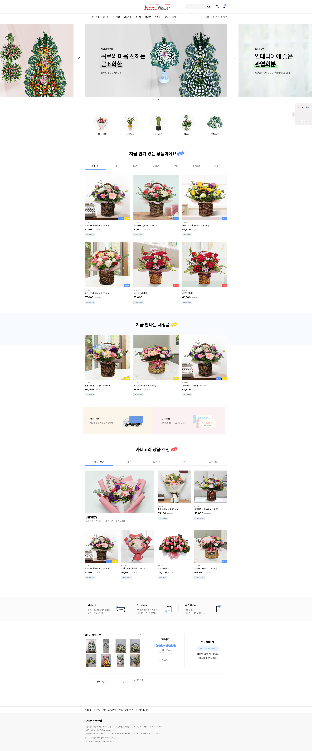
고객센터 (224, 17)
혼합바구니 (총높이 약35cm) (145, 225)
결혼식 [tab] (184, 462)
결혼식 (187, 134)
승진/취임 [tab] (128, 462)
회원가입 (216, 17)
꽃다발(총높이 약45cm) (168, 509)
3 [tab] (158, 99)
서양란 (157, 17)
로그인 (208, 17)
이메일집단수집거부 (126, 710)
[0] (223, 6)
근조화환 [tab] (216, 166)
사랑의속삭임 (163, 568)
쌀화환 (138, 17)
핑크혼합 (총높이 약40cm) (144, 385)
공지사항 (100, 682)
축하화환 (116, 17)
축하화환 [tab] (196, 166)
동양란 (148, 17)
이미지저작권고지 (142, 710)
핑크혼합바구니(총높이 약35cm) (208, 509)
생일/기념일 (102, 134)
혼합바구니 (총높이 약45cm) (97, 225)
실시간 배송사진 (93, 635)
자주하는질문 (163, 660)
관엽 (166, 17)
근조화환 (127, 17)
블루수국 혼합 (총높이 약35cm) (98, 385)
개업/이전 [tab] (156, 462)
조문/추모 (215, 134)
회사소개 (88, 710)
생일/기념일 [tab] (99, 462)
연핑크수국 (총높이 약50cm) (133, 568)
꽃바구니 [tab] (95, 166)
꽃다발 (105, 17)
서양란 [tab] (156, 166)
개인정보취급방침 (109, 710)
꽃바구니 (95, 17)
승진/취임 (130, 134)
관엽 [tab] (115, 166)
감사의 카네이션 (140, 293)
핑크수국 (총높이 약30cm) (205, 568)
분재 (174, 17)
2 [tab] (156, 99)
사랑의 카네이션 (188, 293)
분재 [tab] (176, 166)
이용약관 (97, 710)
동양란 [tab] (136, 166)
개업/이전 (158, 134)
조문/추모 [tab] (213, 462)
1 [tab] (153, 99)
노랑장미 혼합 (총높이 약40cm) (195, 225)
